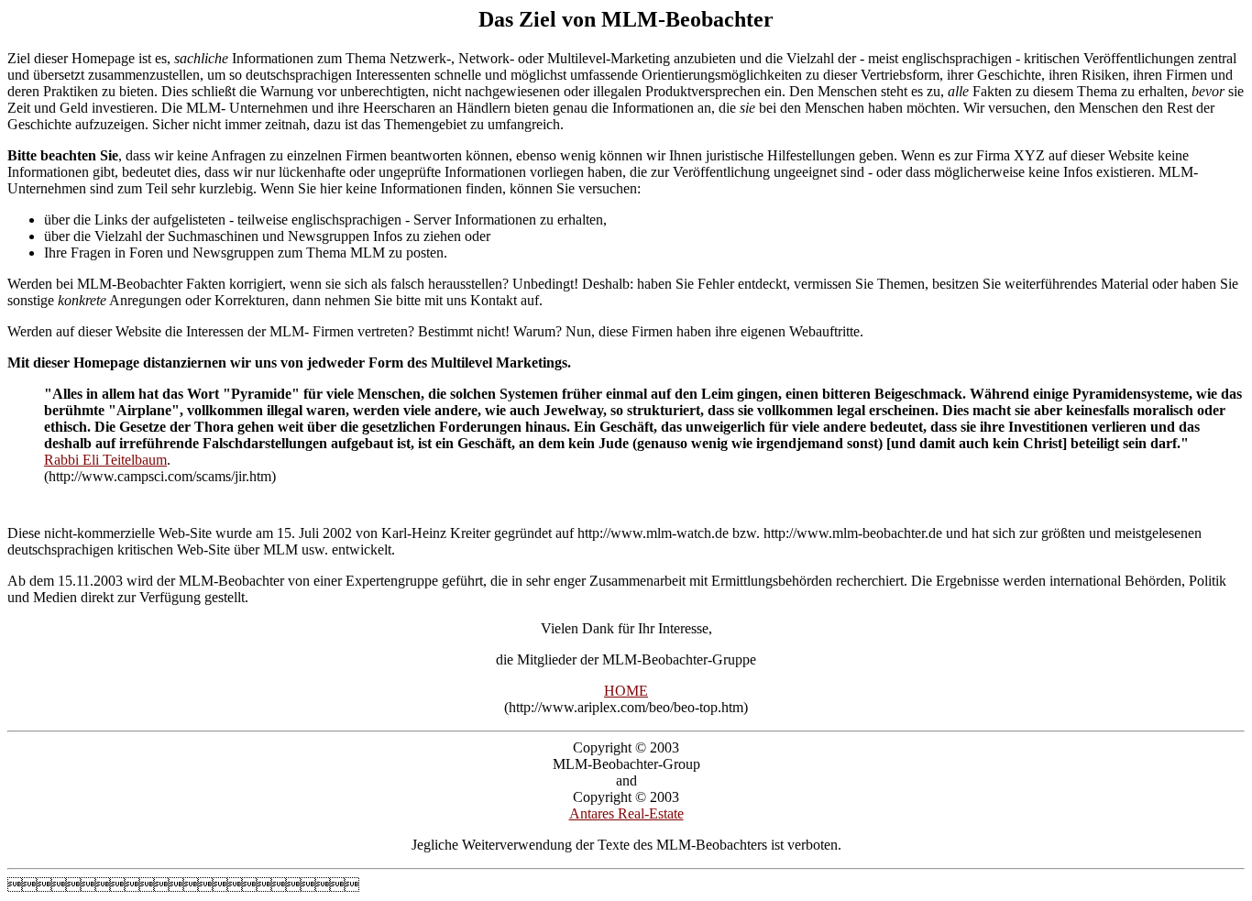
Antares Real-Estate (626, 813)
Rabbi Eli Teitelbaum (105, 459)
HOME (626, 690)
